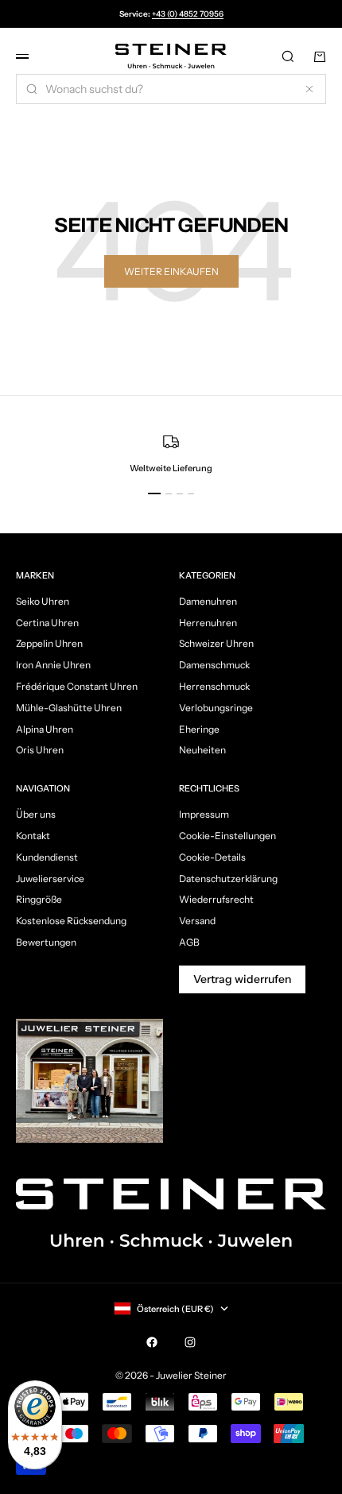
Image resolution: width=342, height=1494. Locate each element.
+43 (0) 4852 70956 (187, 14)
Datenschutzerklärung (228, 878)
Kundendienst (47, 857)
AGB (189, 942)
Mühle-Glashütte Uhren (69, 708)
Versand (197, 921)
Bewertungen (46, 942)
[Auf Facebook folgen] (152, 1342)
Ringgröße (39, 899)
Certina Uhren (47, 623)
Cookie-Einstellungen (227, 836)
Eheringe (199, 729)
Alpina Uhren (44, 729)
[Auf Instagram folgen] (190, 1342)
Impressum (204, 814)
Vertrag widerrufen (242, 979)
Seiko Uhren (42, 601)
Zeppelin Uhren (49, 643)
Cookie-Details (212, 857)
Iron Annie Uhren (53, 665)
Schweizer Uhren (216, 643)
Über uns (36, 814)
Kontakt (33, 836)
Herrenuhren (208, 623)
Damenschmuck (214, 665)
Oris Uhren (40, 750)
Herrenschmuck (214, 686)
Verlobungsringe (216, 708)
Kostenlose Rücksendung (71, 921)
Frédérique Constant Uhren (77, 686)
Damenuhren (208, 601)
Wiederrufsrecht (216, 899)
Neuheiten (202, 750)
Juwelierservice (50, 878)
